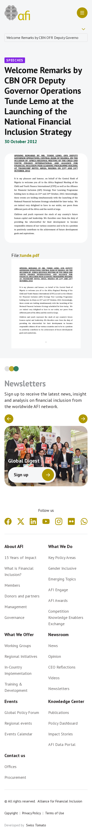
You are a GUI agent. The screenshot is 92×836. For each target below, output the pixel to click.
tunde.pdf (29, 255)
